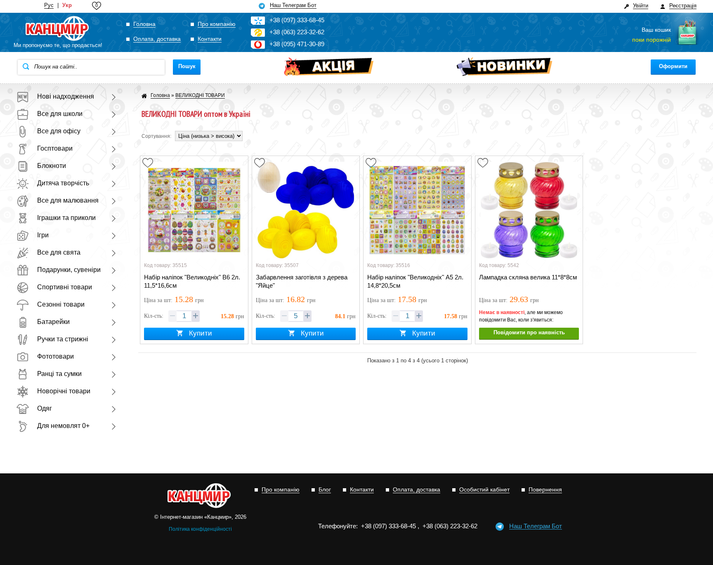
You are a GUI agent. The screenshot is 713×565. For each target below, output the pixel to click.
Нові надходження (65, 96)
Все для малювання (68, 200)
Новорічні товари (63, 391)
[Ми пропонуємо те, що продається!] (58, 29)
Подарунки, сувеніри (69, 269)
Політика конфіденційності (200, 529)
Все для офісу (58, 131)
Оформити (673, 66)
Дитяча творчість (63, 183)
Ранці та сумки (59, 373)
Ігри (43, 235)
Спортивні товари (64, 287)
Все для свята (58, 252)
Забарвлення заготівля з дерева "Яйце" (301, 281)
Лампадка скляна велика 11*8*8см (528, 277)
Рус (49, 5)
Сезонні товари (61, 304)
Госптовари (55, 148)
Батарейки (53, 321)
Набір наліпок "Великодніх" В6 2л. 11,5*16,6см (192, 281)
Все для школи (60, 113)
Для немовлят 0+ (63, 425)
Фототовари (55, 356)
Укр (67, 5)
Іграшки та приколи (66, 217)
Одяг (44, 408)
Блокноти (51, 165)
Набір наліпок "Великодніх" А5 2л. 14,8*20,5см (415, 281)
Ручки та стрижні (62, 339)
